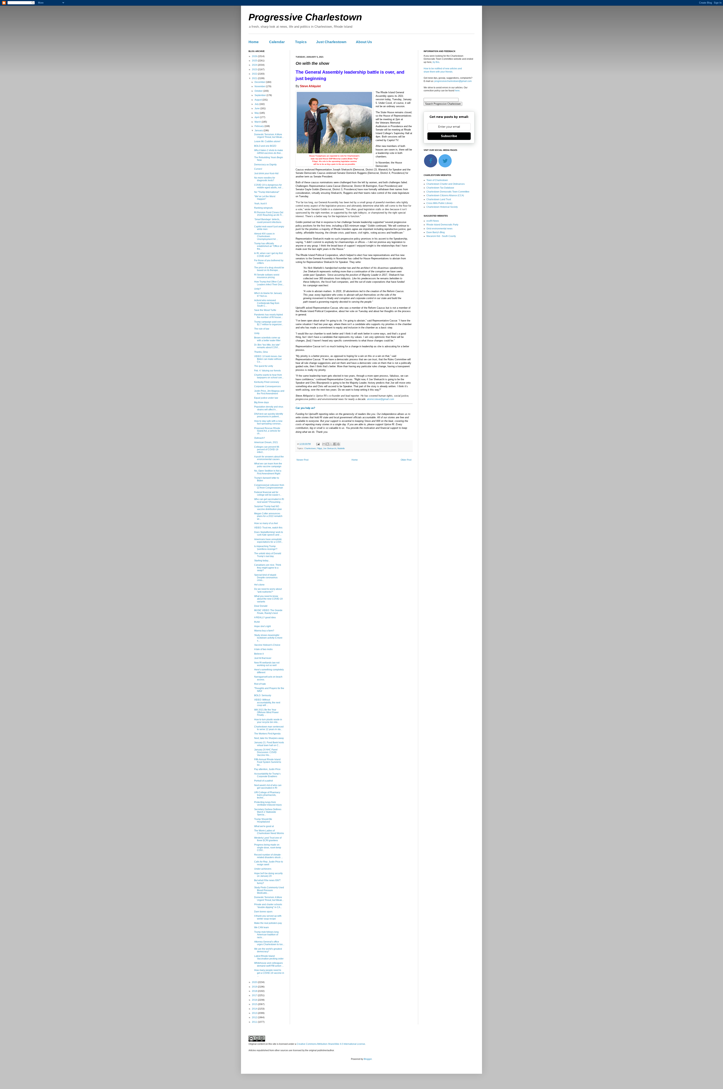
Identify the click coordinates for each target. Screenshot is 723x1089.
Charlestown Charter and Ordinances (445, 184)
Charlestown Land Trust (438, 199)
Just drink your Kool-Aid (266, 173)
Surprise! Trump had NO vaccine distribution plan (268, 507)
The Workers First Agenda (267, 733)
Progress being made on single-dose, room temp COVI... (267, 847)
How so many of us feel (266, 523)
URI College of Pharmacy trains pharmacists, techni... (267, 795)
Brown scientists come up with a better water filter (267, 339)
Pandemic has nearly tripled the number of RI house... (268, 316)
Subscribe (449, 136)
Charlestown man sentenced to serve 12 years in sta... (269, 728)
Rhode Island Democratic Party (442, 224)
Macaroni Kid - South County (441, 236)
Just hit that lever (262, 658)
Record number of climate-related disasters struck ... (268, 856)
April (257, 117)
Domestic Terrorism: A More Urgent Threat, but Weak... (269, 135)
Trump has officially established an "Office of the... (268, 246)
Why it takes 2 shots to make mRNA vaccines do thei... (268, 151)
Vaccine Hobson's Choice (267, 645)
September (260, 95)
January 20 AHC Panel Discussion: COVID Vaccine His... (266, 752)
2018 (255, 991)
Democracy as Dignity (265, 164)
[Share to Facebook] (335, 444)
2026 (255, 56)
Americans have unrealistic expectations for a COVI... (268, 540)
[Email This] (324, 444)
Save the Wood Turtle (265, 310)
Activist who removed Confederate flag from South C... (266, 303)
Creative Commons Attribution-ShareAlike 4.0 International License (331, 1044)
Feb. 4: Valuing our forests (267, 370)
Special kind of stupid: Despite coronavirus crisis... (266, 578)
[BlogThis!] (327, 444)
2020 (255, 982)
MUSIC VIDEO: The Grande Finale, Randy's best (268, 611)
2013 (255, 1013)
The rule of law (261, 328)
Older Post (406, 460)
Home (254, 42)
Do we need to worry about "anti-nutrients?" (268, 590)
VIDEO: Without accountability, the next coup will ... (267, 702)
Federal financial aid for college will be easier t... (267, 493)
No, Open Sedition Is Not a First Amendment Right (267, 472)
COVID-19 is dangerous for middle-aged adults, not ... (268, 186)
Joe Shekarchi (329, 448)
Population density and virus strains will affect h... (268, 408)
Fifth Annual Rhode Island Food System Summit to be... (267, 762)
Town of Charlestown (437, 180)
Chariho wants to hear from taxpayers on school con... (269, 376)
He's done (259, 584)
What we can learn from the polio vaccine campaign (268, 465)
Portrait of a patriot (263, 780)
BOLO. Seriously (262, 695)
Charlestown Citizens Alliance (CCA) (445, 195)
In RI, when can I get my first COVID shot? (268, 254)
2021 (255, 78)
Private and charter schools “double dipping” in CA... (268, 905)
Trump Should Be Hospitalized (263, 820)
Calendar (277, 42)
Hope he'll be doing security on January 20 (268, 874)
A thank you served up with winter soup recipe (267, 917)
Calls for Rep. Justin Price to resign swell (268, 863)
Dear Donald (260, 606)
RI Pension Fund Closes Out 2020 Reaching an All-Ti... (268, 213)
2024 (255, 65)
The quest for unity (263, 366)
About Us (364, 42)
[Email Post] (317, 444)
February (259, 126)
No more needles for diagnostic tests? (264, 179)
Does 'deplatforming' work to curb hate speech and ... (268, 533)
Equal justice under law (266, 398)
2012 (255, 1017)
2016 (255, 1000)
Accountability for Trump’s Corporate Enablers (267, 775)
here (457, 90)
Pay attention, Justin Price (267, 769)
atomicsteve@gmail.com (380, 399)
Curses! (258, 169)
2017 (255, 995)
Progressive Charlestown (305, 17)
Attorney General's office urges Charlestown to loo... (269, 943)
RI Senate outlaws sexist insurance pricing (266, 276)
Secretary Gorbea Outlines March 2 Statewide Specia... (267, 812)
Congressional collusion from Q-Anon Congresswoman (269, 486)
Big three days (261, 402)
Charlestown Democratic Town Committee (447, 191)
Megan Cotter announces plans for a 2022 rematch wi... (268, 516)
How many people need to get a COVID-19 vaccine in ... (269, 973)
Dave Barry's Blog (435, 232)
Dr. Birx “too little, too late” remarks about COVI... (267, 346)
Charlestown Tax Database (440, 187)
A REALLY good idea (265, 617)
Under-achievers (262, 869)
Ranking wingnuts (263, 208)
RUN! (257, 622)
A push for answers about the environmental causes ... (269, 458)
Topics (301, 42)
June (257, 108)
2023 (255, 69)
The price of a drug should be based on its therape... (269, 269)
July (257, 104)
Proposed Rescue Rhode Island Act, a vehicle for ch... (267, 431)
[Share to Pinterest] (338, 444)
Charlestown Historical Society (442, 207)
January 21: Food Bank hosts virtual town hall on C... (269, 743)
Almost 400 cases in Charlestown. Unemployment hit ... (266, 236)
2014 (255, 1008)
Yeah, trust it (260, 203)
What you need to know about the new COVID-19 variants (268, 599)
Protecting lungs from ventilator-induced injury (268, 803)
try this (436, 62)
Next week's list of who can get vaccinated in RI (267, 786)
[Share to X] (331, 444)
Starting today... (262, 560)
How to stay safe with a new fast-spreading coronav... (268, 422)
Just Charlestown (331, 42)
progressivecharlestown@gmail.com (453, 81)
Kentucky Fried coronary (266, 382)
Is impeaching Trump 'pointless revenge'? (265, 547)
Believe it (259, 653)
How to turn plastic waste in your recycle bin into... (268, 720)
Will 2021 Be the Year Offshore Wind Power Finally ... (266, 712)
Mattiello (341, 448)
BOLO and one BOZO (265, 146)
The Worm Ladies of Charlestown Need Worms (269, 832)
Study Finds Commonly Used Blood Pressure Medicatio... (269, 890)
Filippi (319, 448)
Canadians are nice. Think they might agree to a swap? (267, 568)
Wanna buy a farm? (264, 630)
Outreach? (259, 438)
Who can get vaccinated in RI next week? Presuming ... (269, 500)
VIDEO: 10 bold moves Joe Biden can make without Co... (268, 359)
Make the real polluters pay (268, 923)
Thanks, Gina (261, 352)
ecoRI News (432, 221)
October (259, 91)
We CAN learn (261, 927)
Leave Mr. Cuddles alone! (267, 141)
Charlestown (310, 448)
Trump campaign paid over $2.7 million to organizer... (268, 323)
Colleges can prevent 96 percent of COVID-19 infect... (266, 450)
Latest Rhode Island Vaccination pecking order (269, 957)
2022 (255, 73)
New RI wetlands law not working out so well (266, 664)
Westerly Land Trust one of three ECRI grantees (267, 839)
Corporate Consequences (267, 386)
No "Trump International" (266, 192)
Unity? (257, 289)
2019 (255, 986)
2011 (255, 1022)
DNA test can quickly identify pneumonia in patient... (268, 415)
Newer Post (302, 460)
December (260, 82)
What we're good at (264, 826)
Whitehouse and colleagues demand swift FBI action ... (269, 964)
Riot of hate (260, 684)
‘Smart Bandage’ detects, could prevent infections (267, 220)
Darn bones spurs (263, 911)
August (258, 99)
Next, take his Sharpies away (269, 738)
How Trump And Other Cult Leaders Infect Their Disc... (269, 283)
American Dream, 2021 (266, 442)
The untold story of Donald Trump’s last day (267, 554)
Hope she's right (262, 626)
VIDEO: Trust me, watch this (268, 527)
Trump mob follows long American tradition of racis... (266, 935)
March (258, 122)
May (257, 113)
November (260, 86)
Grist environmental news (439, 228)
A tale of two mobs (263, 649)
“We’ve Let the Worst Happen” (264, 197)
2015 (255, 1004)
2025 (255, 60)
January (259, 130)
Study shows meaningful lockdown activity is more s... (268, 638)
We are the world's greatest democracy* (268, 950)
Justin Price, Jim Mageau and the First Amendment (269, 392)
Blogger (368, 1059)
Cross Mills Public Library (439, 203)
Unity (256, 333)
